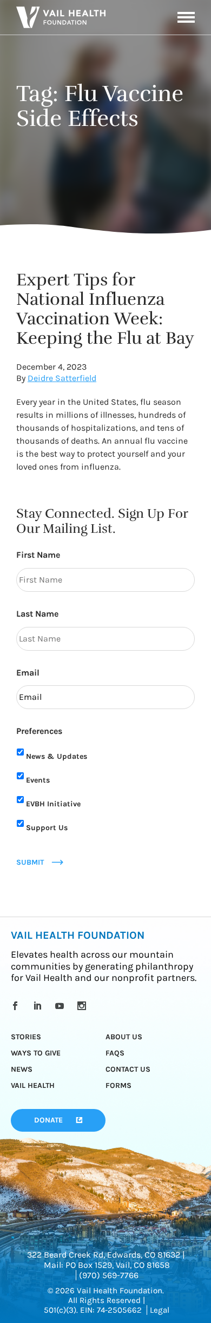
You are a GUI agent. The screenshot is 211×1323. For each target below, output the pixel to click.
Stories (26, 1036)
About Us (124, 1036)
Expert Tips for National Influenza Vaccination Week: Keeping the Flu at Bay (105, 309)
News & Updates (56, 756)
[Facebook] (17, 1006)
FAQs (115, 1053)
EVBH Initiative (53, 803)
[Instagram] (84, 1006)
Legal (159, 1310)
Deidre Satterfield (62, 378)
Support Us (47, 827)
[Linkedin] (39, 1006)
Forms (118, 1085)
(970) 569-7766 (109, 1275)
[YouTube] (61, 1006)
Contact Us (128, 1069)
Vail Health (33, 1085)
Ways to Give (36, 1053)
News (21, 1069)
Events (38, 780)
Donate (48, 1120)
